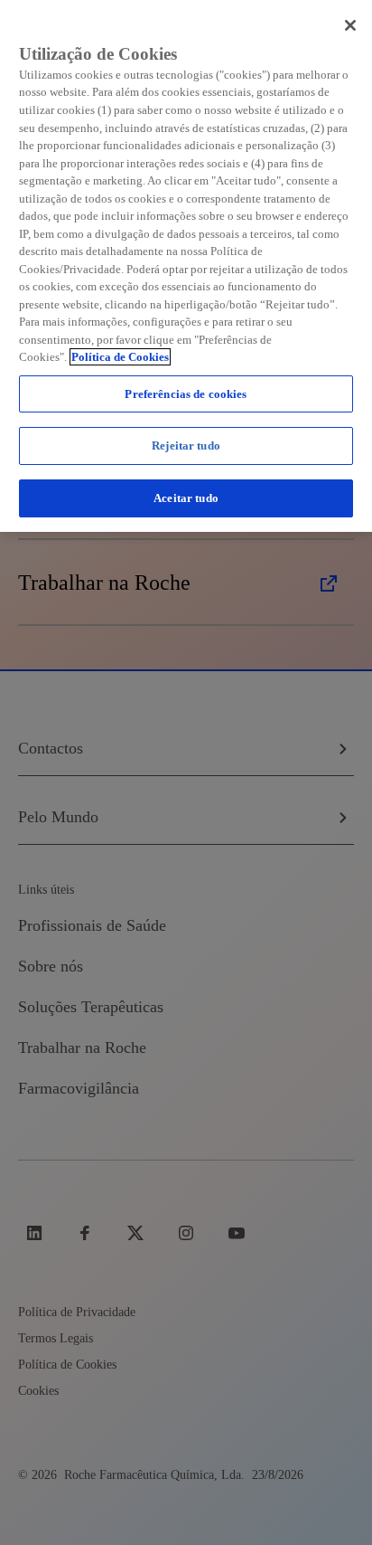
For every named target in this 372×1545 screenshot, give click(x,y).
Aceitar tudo (186, 498)
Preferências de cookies (185, 394)
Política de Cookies (120, 357)
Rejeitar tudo (186, 445)
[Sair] (350, 25)
